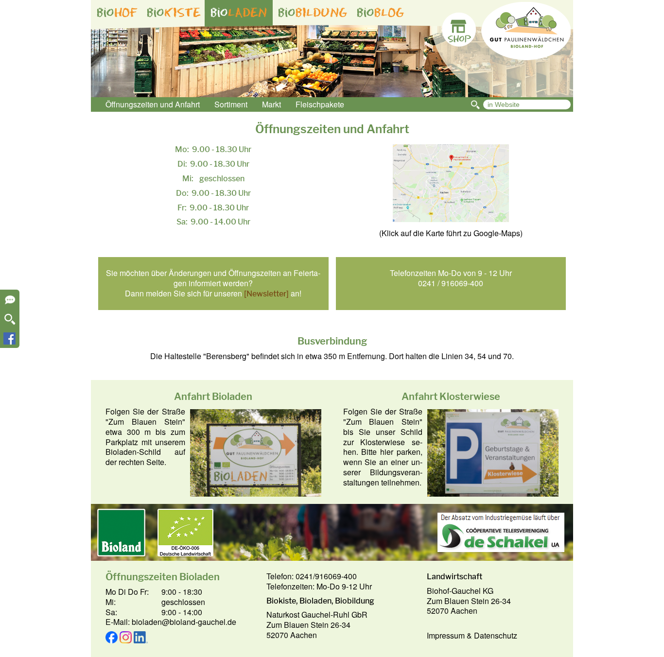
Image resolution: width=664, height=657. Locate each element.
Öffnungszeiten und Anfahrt (152, 104)
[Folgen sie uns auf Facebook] (9, 341)
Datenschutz (495, 635)
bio (117, 12)
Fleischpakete (320, 104)
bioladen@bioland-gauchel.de (184, 621)
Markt (271, 104)
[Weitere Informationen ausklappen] (10, 303)
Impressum (446, 635)
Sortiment (230, 104)
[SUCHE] (10, 322)
